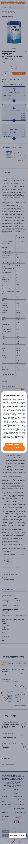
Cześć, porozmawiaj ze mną (17, 835)
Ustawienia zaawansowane (14, 444)
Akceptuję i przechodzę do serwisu (14, 448)
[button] (25, 834)
